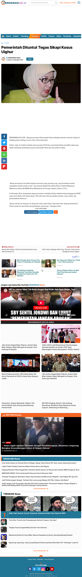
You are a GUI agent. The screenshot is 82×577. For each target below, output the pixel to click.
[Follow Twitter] (34, 569)
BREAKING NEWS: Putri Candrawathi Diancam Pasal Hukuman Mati (27, 473)
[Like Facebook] (30, 569)
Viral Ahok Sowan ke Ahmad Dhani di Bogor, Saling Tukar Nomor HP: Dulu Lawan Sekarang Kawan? (39, 463)
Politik (43, 36)
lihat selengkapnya (40, 488)
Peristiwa (67, 36)
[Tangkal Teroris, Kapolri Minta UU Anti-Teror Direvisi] (4, 530)
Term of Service (49, 559)
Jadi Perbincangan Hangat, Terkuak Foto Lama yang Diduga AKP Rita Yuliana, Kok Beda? (35, 480)
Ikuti (29, 59)
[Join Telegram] (39, 569)
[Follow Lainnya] (56, 212)
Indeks (16, 36)
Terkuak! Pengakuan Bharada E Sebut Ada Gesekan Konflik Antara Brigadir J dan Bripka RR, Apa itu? (40, 477)
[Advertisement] (41, 19)
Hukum (51, 36)
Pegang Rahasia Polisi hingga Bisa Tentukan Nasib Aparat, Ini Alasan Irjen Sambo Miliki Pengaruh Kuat (40, 470)
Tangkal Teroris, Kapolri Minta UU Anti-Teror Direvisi (28, 528)
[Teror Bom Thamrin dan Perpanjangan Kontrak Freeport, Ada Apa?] (4, 522)
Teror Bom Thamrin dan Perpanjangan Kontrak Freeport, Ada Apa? (33, 520)
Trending (24, 36)
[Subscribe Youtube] (52, 569)
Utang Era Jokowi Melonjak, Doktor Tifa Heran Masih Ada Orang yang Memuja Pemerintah (18, 405)
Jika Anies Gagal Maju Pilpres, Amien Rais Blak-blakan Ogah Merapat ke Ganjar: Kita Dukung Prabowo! (19, 347)
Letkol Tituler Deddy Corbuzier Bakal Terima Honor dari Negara (25, 466)
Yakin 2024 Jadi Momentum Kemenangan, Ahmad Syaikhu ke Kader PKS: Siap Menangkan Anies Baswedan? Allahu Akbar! (60, 347)
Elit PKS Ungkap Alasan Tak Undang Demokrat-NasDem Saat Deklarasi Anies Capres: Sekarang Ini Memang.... (59, 405)
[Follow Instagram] (43, 569)
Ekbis (59, 36)
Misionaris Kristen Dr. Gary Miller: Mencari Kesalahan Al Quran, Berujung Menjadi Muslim (40, 535)
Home (8, 36)
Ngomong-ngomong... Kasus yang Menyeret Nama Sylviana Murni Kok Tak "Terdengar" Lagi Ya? (43, 543)
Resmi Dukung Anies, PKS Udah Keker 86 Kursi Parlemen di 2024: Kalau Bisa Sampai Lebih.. (20, 376)
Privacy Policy (32, 559)
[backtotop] (41, 557)
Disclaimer (40, 559)
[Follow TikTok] (48, 569)
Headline (35, 36)
